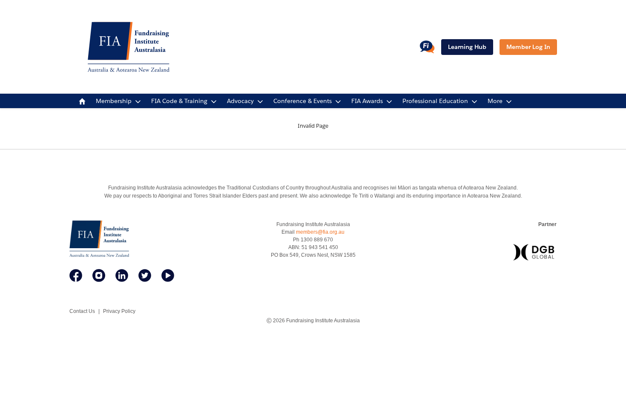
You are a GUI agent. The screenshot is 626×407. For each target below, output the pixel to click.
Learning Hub (467, 47)
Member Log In (528, 47)
